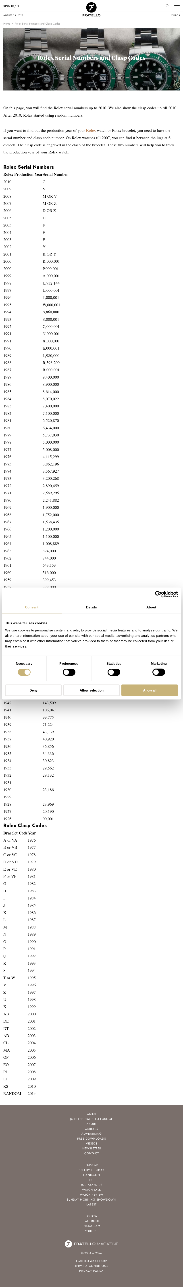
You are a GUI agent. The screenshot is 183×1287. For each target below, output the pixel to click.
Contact (91, 1153)
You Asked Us (91, 1185)
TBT (91, 1180)
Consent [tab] (31, 607)
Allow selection (92, 690)
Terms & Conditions (91, 1266)
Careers (91, 1129)
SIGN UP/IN (11, 6)
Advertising (91, 1134)
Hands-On (91, 1175)
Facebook (91, 1221)
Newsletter (91, 1148)
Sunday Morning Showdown (91, 1199)
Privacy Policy (91, 1271)
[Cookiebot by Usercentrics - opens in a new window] (158, 594)
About (92, 1124)
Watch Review (91, 1195)
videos (175, 15)
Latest (91, 1204)
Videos (91, 1143)
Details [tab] (91, 607)
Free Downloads (91, 1138)
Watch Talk (91, 1190)
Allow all (149, 690)
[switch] (69, 672)
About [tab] (151, 607)
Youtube (91, 1231)
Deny (33, 690)
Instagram (91, 1226)
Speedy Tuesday (91, 1170)
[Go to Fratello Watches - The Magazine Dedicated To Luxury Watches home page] (91, 4)
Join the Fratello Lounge (91, 1119)
